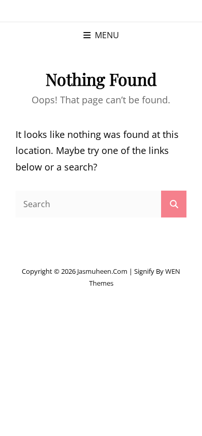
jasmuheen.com (102, 271)
